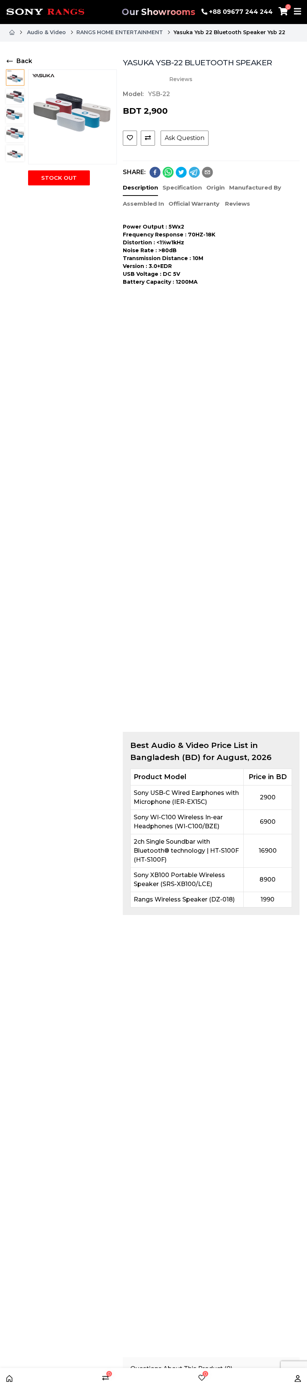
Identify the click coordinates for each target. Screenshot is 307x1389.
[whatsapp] (168, 172)
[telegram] (194, 172)
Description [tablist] (140, 187)
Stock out (59, 177)
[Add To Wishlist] (130, 138)
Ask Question (184, 137)
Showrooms (158, 12)
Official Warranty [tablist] (193, 203)
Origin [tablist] (215, 187)
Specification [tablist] (182, 187)
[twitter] (181, 172)
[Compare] (148, 138)
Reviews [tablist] (237, 203)
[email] (207, 172)
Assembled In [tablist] (143, 203)
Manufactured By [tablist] (255, 187)
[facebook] (155, 172)
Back (24, 61)
